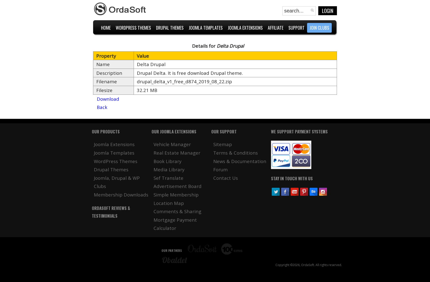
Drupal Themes (111, 169)
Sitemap (222, 144)
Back (102, 107)
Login (327, 10)
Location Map (169, 203)
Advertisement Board (178, 186)
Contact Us (225, 178)
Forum (220, 169)
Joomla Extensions (114, 144)
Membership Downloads (121, 194)
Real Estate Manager (177, 153)
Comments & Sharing (177, 211)
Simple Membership (176, 194)
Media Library (169, 169)
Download (108, 99)
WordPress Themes (115, 161)
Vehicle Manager (172, 144)
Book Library (167, 161)
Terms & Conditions (235, 153)
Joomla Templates (114, 153)
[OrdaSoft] (120, 9)
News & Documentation (239, 161)
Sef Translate (168, 178)
